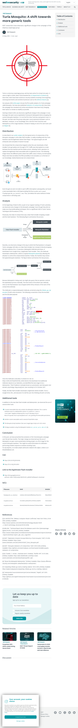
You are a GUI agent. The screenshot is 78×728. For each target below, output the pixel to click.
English (68, 2)
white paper (16, 103)
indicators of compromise (34, 105)
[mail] (69, 533)
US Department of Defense (39, 95)
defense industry (42, 99)
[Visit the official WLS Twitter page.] (64, 712)
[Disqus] (26, 682)
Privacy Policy (44, 714)
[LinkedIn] (60, 533)
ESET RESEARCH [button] (30, 7)
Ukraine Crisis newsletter (22, 610)
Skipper (6, 126)
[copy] (74, 533)
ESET (42, 712)
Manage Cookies (45, 716)
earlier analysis (18, 135)
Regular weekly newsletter (22, 613)
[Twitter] (65, 533)
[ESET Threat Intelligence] (65, 412)
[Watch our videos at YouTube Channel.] (60, 712)
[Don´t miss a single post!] (74, 712)
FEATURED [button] (51, 7)
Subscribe (19, 618)
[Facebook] (56, 533)
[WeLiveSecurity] (14, 2)
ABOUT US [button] (67, 7)
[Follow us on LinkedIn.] (69, 712)
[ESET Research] (4, 32)
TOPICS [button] (59, 7)
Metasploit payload (34, 253)
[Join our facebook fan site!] (55, 712)
